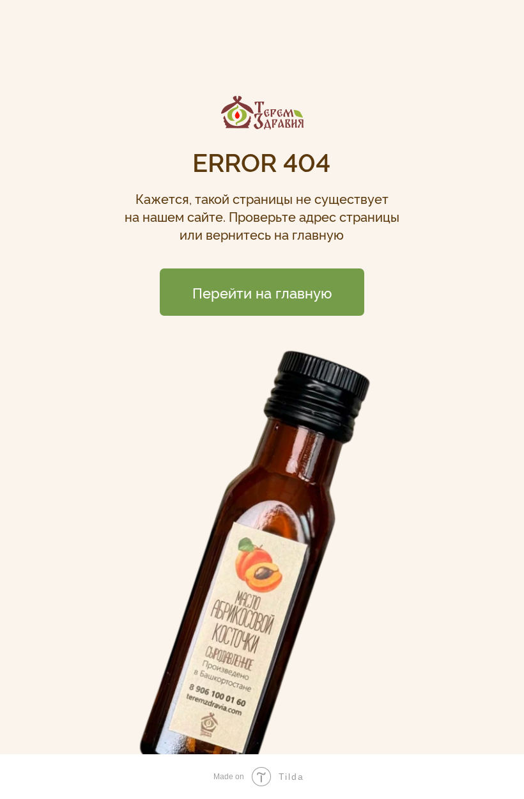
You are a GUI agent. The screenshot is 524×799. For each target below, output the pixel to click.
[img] (262, 113)
